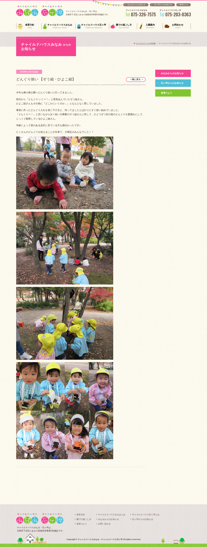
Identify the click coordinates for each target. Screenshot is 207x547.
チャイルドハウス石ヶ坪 (93, 26)
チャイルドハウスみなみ (59, 26)
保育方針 (29, 26)
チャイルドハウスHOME (146, 43)
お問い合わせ (104, 524)
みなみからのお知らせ (136, 4)
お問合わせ (177, 26)
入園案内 (150, 26)
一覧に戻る (135, 79)
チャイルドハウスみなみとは (111, 514)
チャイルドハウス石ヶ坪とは (145, 514)
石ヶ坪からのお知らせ (163, 4)
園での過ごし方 (124, 26)
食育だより (184, 4)
